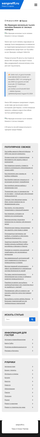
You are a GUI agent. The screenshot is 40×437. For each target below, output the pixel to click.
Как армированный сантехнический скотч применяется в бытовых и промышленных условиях (17, 260)
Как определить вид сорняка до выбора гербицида (15, 175)
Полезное (8, 396)
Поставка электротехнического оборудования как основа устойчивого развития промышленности (18, 276)
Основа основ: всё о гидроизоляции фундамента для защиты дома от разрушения (17, 159)
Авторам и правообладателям (15, 340)
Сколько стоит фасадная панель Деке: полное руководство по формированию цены (16, 202)
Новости (8, 385)
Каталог (7, 378)
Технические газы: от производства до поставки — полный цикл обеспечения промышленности (19, 193)
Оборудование (10, 389)
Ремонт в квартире (11, 404)
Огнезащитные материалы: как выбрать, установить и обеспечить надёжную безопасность (16, 236)
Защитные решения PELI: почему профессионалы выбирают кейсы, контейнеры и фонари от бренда (16, 244)
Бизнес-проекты (10, 370)
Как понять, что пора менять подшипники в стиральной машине (17, 209)
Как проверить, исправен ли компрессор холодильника (14, 215)
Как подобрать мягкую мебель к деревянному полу (15, 187)
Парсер (24, 21)
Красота (7, 381)
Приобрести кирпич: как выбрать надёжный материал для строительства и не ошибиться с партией (19, 285)
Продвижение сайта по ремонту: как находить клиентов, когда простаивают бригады (18, 293)
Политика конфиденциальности (16, 347)
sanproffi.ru (10, 3)
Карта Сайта (9, 343)
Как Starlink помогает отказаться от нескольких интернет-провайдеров (17, 181)
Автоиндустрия (10, 367)
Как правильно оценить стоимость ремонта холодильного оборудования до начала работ (19, 168)
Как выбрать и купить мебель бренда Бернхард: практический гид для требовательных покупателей (17, 301)
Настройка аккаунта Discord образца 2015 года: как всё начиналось (17, 152)
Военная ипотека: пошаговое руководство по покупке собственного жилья (18, 222)
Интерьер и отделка (11, 374)
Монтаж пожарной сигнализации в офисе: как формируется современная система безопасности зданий (18, 268)
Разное (7, 400)
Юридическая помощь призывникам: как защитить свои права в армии (17, 229)
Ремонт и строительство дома (15, 407)
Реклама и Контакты (12, 351)
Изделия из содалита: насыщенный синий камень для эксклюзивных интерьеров (17, 252)
